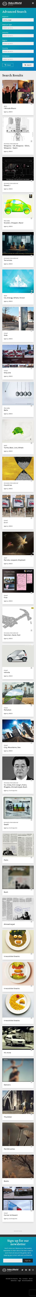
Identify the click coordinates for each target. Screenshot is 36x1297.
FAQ (20, 1283)
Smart (6, 333)
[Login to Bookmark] (31, 104)
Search (29, 65)
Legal (19, 1285)
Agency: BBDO (8, 112)
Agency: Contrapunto (10, 790)
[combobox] (18, 28)
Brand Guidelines (27, 1285)
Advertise (14, 1285)
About (31, 1283)
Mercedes (7, 221)
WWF (5, 296)
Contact (25, 1283)
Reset (9, 65)
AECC (5, 106)
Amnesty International (11, 144)
